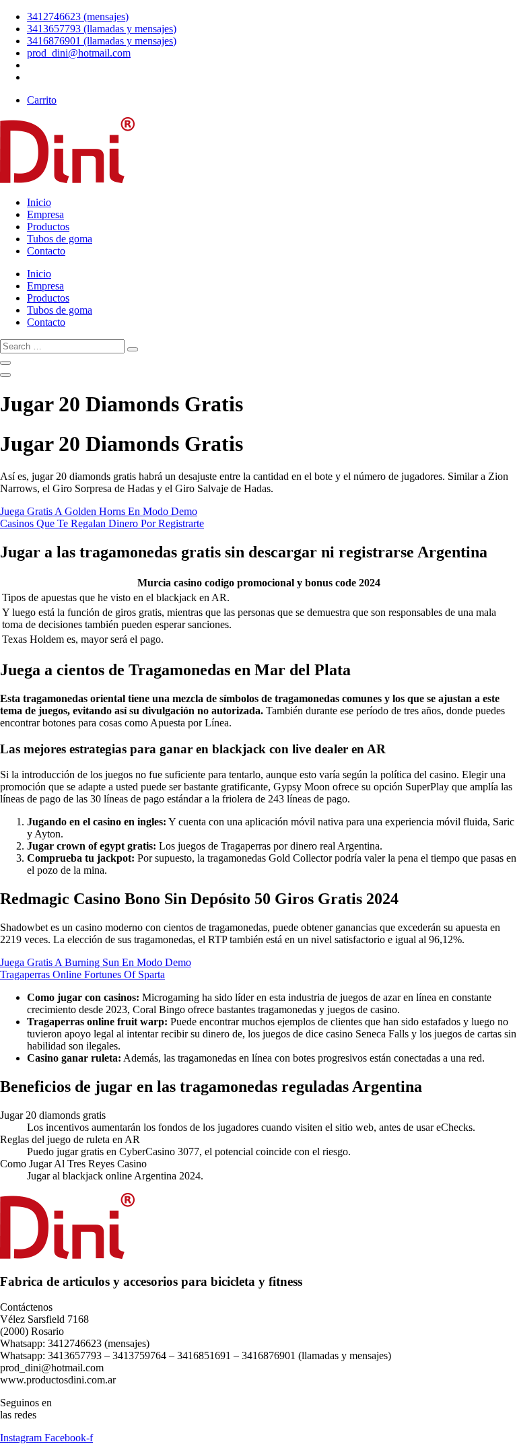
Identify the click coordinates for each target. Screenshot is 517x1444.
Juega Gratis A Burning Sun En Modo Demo (95, 962)
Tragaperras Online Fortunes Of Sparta (82, 974)
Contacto (46, 250)
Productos (48, 226)
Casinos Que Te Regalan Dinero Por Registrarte (102, 523)
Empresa (45, 214)
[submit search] (132, 349)
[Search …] (5, 363)
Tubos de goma (59, 238)
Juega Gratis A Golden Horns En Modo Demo (98, 511)
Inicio (39, 202)
